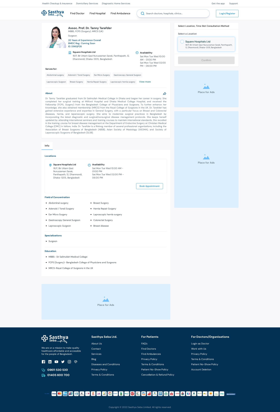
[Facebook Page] (43, 362)
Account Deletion (201, 369)
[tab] (47, 146)
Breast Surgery (101, 202)
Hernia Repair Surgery (104, 208)
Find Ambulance (120, 13)
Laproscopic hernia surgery (107, 214)
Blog (93, 359)
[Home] (52, 13)
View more (145, 81)
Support (233, 3)
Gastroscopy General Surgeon (64, 220)
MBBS (71, 31)
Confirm (206, 60)
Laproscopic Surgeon (60, 225)
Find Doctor (77, 13)
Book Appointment (150, 186)
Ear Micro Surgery (58, 214)
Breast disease (101, 225)
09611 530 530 (57, 370)
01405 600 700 (58, 375)
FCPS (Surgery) (83, 31)
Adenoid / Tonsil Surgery (61, 208)
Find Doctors (148, 348)
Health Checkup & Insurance (57, 3)
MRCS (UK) (97, 31)
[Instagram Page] (69, 362)
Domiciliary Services (87, 3)
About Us (96, 343)
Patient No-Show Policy (154, 369)
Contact (96, 348)
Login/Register (227, 13)
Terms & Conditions (102, 374)
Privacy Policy (99, 369)
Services (96, 354)
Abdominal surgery (58, 202)
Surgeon (53, 241)
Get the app (218, 3)
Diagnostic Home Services (116, 3)
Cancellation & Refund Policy (157, 374)
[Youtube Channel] (56, 362)
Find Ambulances (151, 354)
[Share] (164, 93)
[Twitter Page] (63, 362)
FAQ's (144, 343)
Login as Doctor (200, 343)
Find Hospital (97, 13)
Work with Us (198, 348)
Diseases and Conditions (105, 364)
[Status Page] (76, 362)
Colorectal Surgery (103, 220)
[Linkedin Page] (50, 362)
